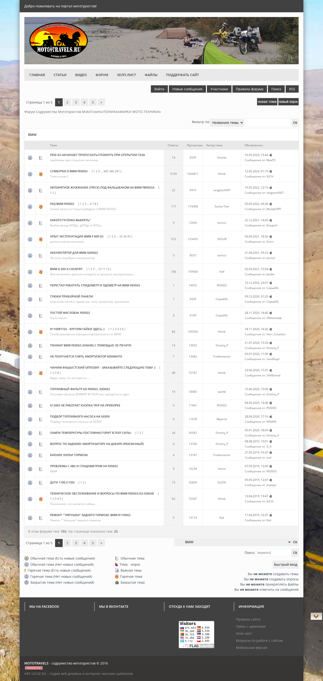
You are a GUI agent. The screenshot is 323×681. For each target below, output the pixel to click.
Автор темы (214, 145)
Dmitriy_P (222, 345)
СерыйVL (272, 288)
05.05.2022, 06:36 (256, 204)
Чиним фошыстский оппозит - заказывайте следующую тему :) (102, 368)
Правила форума (249, 89)
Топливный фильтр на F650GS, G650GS (80, 389)
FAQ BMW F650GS (62, 204)
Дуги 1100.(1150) (62, 482)
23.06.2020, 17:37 (256, 370)
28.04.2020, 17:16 (256, 416)
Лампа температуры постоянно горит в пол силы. (90, 433)
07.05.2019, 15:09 (256, 466)
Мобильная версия (251, 647)
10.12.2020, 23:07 (256, 283)
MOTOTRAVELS (36, 663)
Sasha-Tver (221, 206)
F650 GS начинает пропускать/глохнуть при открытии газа (97, 155)
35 (129, 236)
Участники (219, 89)
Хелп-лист (126, 75)
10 (99, 269)
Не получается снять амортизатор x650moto (86, 356)
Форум (102, 75)
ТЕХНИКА (110, 111)
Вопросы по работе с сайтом (259, 640)
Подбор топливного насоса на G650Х (80, 416)
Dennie (222, 157)
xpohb (222, 392)
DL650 (222, 482)
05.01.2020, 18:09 (256, 430)
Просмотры (195, 145)
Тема (53, 145)
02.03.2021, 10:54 (256, 269)
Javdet (270, 274)
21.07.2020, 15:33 (256, 343)
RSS (292, 89)
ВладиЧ (271, 225)
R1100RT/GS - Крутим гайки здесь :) (77, 329)
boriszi (222, 223)
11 (103, 269)
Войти (159, 89)
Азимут (271, 485)
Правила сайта (248, 619)
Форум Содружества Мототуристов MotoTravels (62, 111)
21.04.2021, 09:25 (256, 253)
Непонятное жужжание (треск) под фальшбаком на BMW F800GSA (102, 187)
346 (111, 171)
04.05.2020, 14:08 (256, 403)
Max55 (270, 160)
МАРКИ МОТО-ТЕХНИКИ (139, 111)
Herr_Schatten (275, 334)
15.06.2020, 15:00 (256, 389)
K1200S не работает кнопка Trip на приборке (85, 405)
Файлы (151, 75)
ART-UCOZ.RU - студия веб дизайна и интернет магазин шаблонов (78, 673)
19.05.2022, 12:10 (256, 187)
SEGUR (222, 239)
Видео (81, 75)
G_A (269, 446)
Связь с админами (251, 626)
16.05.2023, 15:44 (256, 155)
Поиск (276, 89)
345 (105, 171)
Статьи (60, 75)
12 (107, 269)
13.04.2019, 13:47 (256, 496)
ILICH (269, 176)
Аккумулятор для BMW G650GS (74, 253)
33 (120, 236)
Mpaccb (222, 419)
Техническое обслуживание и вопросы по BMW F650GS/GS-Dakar (102, 493)
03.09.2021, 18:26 (256, 236)
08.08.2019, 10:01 (256, 441)
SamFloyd (272, 359)
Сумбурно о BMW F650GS (69, 171)
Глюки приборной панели (71, 296)
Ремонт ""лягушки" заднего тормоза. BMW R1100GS (90, 515)
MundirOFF (273, 209)
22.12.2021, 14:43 (256, 220)
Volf (221, 272)
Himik (222, 174)
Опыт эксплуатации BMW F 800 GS (77, 236)
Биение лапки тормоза (69, 455)
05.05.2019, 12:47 (256, 480)
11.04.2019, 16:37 (256, 515)
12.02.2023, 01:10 (256, 171)
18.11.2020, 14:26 (256, 329)
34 (125, 236)
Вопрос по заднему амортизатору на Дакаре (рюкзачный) (97, 444)
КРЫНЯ (271, 422)
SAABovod (273, 375)
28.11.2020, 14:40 (256, 313)
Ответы (173, 145)
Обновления (253, 145)
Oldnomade (274, 318)
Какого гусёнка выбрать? (70, 220)
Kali (221, 518)
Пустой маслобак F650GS (70, 313)
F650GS (222, 285)
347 (117, 171)
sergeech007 (222, 190)
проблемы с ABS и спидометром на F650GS (84, 466)
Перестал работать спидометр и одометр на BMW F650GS (95, 285)
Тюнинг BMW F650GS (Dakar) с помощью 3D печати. (91, 345)
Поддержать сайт (182, 75)
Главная (37, 75)
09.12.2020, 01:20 (256, 296)
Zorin (269, 242)
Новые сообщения (187, 89)
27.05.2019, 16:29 (256, 452)
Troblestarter (222, 356)
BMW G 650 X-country (66, 269)
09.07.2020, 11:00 (256, 354)
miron (222, 469)
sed (268, 458)
